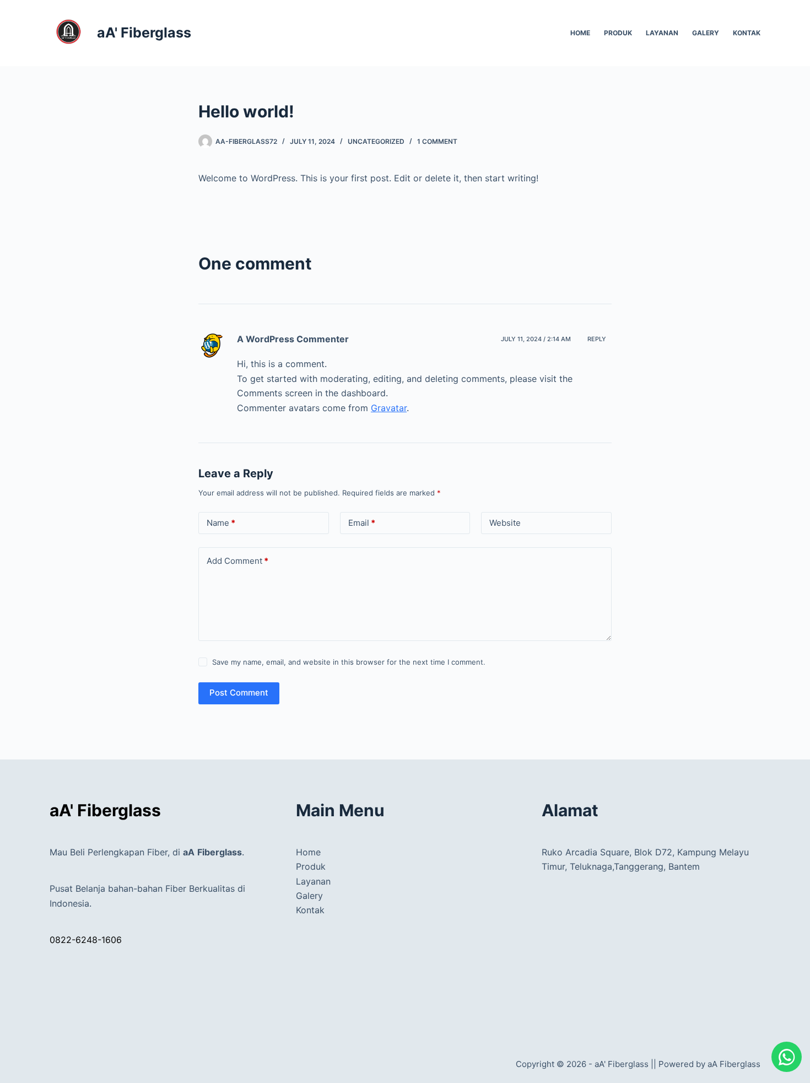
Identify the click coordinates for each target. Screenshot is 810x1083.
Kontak (310, 909)
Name (221, 523)
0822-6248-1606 (86, 939)
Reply (596, 339)
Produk (311, 866)
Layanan (313, 881)
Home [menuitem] (580, 33)
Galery (309, 895)
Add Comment (237, 561)
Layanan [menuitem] (662, 33)
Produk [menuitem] (618, 33)
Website (505, 523)
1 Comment (437, 141)
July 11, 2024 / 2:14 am (536, 339)
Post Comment (238, 692)
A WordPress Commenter (293, 338)
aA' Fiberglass (144, 32)
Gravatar (389, 407)
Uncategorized (376, 141)
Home (308, 852)
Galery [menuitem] (705, 33)
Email (361, 523)
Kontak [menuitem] (746, 33)
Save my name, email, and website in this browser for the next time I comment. (348, 662)
